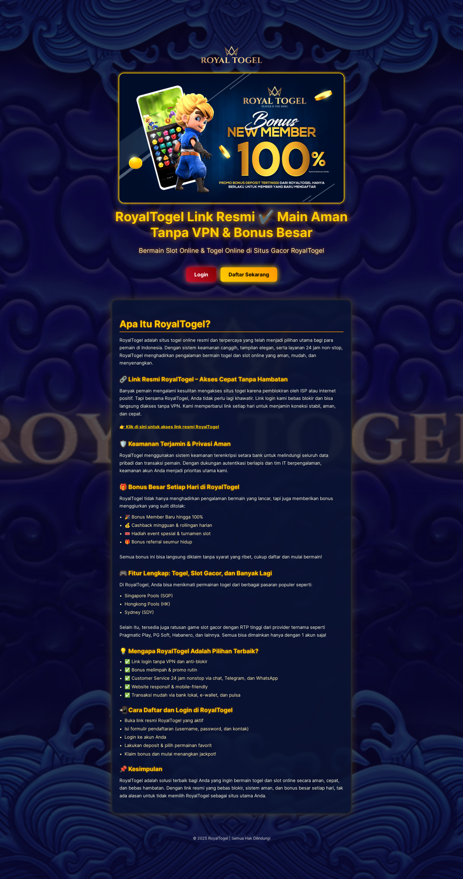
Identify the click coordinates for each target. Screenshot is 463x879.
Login (201, 274)
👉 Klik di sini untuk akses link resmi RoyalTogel (169, 426)
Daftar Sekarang (248, 274)
